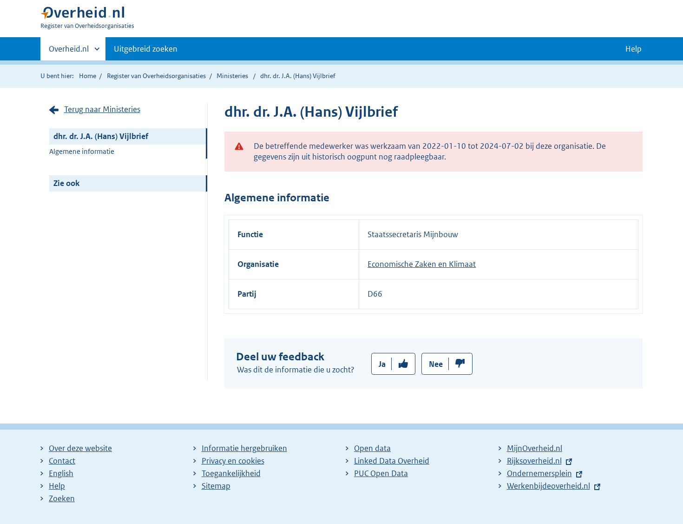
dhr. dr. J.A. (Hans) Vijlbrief (100, 136)
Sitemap (216, 486)
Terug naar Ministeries (102, 109)
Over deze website (80, 448)
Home (87, 76)
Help (57, 486)
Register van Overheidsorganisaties (156, 76)
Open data (372, 448)
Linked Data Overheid (391, 461)
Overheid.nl (69, 52)
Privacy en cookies (233, 461)
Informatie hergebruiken (244, 448)
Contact (62, 461)
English (61, 473)
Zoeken (62, 498)
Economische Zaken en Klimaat (422, 264)
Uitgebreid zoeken (145, 49)
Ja (382, 364)
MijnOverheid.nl (534, 448)
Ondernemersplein (539, 473)
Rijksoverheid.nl (534, 461)
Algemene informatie (81, 151)
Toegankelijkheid (231, 473)
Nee (436, 364)
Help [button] (633, 49)
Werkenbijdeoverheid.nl (548, 486)
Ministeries (232, 76)
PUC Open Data (381, 473)
